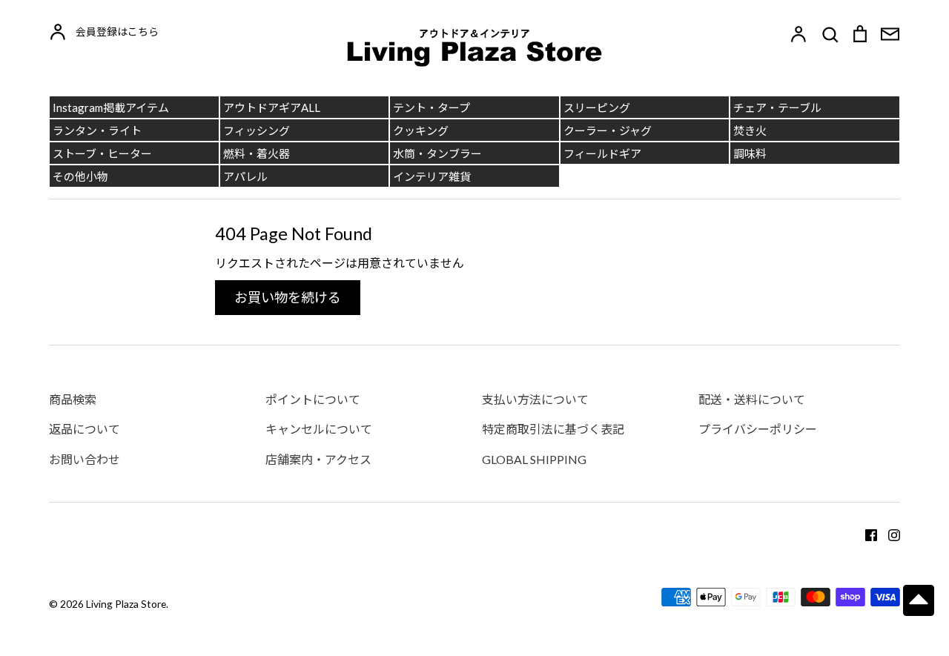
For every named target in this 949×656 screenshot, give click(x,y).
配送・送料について (751, 399)
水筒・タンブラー (437, 153)
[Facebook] (865, 534)
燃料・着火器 (256, 153)
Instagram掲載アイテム (111, 107)
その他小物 (80, 176)
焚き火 (750, 130)
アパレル (245, 176)
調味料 (750, 153)
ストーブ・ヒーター (102, 153)
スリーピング (596, 107)
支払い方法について (535, 399)
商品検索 (72, 399)
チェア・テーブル (777, 107)
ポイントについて (312, 399)
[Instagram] (888, 534)
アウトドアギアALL (271, 107)
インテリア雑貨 (432, 176)
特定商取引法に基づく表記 (553, 429)
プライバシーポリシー (757, 429)
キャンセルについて (318, 429)
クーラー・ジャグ (607, 130)
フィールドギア (602, 153)
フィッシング (256, 130)
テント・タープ (431, 107)
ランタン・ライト (97, 130)
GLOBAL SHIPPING (534, 459)
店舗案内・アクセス (318, 459)
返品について (84, 429)
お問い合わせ (84, 459)
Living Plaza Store (126, 603)
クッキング (421, 130)
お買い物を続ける (287, 297)
